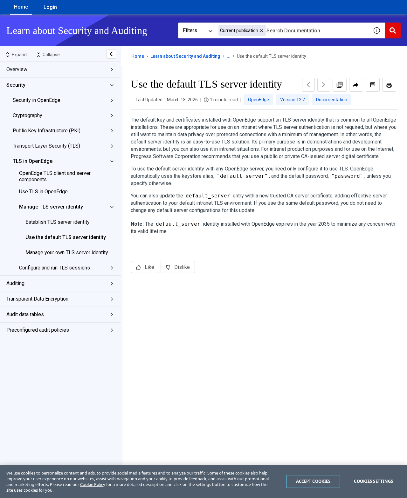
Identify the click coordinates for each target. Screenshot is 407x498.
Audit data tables (25, 314)
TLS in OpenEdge (32, 161)
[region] (203, 481)
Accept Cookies (313, 481)
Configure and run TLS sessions (54, 268)
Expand (19, 54)
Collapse (51, 54)
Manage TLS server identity (51, 207)
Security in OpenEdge (36, 100)
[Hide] (111, 54)
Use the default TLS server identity (65, 237)
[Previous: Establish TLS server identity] (308, 84)
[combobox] (293, 30)
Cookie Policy (92, 484)
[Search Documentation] (393, 30)
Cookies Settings (373, 481)
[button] (261, 30)
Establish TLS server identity (57, 222)
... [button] (229, 56)
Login (50, 7)
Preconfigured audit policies (37, 330)
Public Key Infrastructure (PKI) (46, 131)
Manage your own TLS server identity (66, 252)
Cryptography (27, 115)
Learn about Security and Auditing (185, 56)
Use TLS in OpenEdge (43, 192)
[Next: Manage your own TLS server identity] (323, 84)
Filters (190, 30)
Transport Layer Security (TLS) (46, 146)
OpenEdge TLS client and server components (55, 176)
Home (21, 7)
